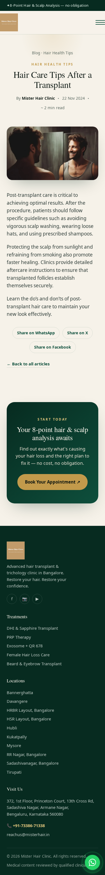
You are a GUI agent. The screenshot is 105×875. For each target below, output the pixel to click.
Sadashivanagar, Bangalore (33, 763)
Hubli (12, 728)
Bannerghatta (20, 692)
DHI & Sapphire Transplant (32, 628)
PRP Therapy (19, 637)
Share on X (77, 332)
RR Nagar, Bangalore (26, 754)
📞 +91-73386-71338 (26, 825)
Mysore (14, 745)
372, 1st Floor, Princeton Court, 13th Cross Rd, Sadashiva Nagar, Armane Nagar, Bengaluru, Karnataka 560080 (50, 807)
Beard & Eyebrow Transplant (34, 663)
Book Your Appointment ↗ (52, 482)
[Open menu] (100, 22)
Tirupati (14, 772)
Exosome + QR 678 (25, 645)
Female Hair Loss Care (28, 654)
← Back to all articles (28, 364)
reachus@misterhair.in (28, 834)
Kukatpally (17, 736)
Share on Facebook (52, 347)
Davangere (17, 701)
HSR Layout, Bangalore (29, 719)
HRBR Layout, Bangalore (30, 710)
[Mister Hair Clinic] (9, 22)
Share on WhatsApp (36, 332)
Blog (36, 52)
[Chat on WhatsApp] (92, 862)
